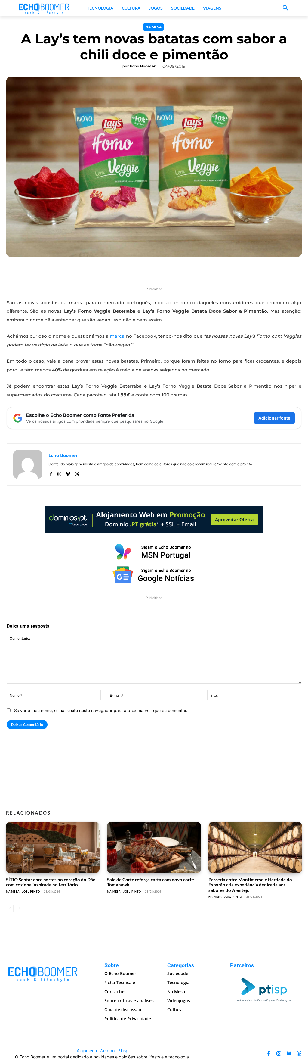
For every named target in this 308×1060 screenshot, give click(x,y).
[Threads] (77, 473)
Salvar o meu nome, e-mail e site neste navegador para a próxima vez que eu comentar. (100, 710)
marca (117, 336)
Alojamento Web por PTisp (102, 1050)
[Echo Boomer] (44, 8)
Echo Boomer (143, 66)
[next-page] (19, 908)
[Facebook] (50, 473)
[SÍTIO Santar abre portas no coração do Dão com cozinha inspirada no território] (53, 847)
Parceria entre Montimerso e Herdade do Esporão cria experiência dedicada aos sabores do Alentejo (250, 885)
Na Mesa (153, 27)
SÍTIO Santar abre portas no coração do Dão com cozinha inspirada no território (51, 882)
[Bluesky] (68, 473)
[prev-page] (10, 908)
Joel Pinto (31, 891)
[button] (285, 8)
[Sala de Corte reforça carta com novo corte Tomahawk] (154, 847)
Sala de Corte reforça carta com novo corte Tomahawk (150, 882)
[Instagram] (59, 473)
